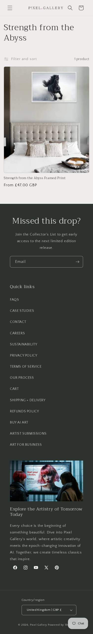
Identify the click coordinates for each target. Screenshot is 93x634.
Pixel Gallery (38, 624)
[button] (9, 7)
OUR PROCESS (22, 378)
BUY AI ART (19, 422)
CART (14, 389)
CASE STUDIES (22, 311)
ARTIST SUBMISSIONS (28, 434)
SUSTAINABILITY (23, 344)
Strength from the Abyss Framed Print (35, 178)
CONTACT (18, 322)
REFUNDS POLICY (24, 411)
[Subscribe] (77, 262)
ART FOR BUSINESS (26, 445)
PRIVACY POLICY (23, 356)
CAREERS (17, 333)
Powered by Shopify (61, 624)
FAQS (14, 300)
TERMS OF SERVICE (26, 367)
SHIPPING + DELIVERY (27, 400)
